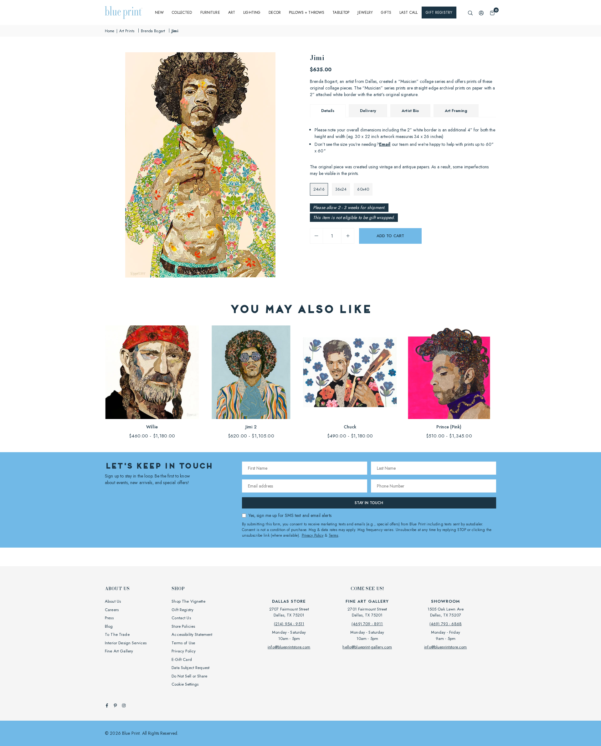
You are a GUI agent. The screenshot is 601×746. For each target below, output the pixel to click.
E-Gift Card (182, 659)
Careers (112, 610)
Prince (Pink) (448, 427)
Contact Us (181, 618)
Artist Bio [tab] (410, 111)
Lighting (251, 12)
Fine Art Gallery (119, 651)
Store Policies (183, 626)
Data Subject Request (190, 668)
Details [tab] (327, 111)
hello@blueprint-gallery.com (367, 647)
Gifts (386, 12)
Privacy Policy (313, 535)
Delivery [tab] (368, 111)
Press (109, 618)
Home (110, 31)
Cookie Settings (185, 684)
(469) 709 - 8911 (367, 624)
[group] (200, 165)
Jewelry (365, 12)
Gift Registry (439, 12)
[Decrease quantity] (316, 235)
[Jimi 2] (251, 372)
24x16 (319, 189)
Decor (275, 12)
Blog (109, 626)
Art (231, 12)
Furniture (210, 12)
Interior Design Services (125, 643)
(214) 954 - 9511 (289, 624)
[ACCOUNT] (481, 12)
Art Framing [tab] (456, 111)
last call (408, 12)
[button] (492, 12)
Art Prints (126, 31)
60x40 (363, 189)
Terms (333, 535)
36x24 (341, 189)
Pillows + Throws (306, 12)
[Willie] (152, 372)
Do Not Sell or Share (189, 676)
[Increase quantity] (348, 235)
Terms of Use (183, 643)
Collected (182, 12)
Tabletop (340, 12)
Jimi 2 (251, 427)
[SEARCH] (470, 12)
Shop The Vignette (188, 601)
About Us (113, 601)
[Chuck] (350, 372)
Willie (152, 427)
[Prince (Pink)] (449, 372)
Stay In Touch (369, 503)
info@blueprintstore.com (289, 647)
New (159, 12)
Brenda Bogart (153, 31)
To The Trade (117, 634)
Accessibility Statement (192, 634)
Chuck (350, 427)
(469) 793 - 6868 (445, 624)
